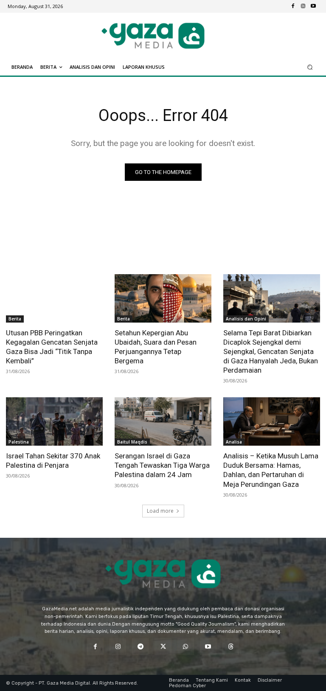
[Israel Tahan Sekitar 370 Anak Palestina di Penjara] (54, 421)
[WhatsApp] (185, 646)
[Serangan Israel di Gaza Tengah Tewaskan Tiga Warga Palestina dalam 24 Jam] (163, 421)
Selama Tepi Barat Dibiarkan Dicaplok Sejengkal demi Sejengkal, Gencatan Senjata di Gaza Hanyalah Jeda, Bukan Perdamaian (270, 351)
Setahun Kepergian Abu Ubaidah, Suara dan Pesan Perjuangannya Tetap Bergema (156, 347)
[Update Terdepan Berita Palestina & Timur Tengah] (153, 36)
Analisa (234, 442)
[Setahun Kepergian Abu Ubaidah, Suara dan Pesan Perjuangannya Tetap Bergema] (163, 298)
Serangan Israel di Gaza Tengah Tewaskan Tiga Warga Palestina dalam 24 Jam (162, 465)
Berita (14, 319)
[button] (310, 67)
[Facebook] (293, 6)
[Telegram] (140, 646)
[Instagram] (303, 6)
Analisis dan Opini (246, 319)
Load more (160, 510)
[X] (163, 646)
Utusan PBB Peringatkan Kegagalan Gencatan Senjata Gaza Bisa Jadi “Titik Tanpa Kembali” (52, 347)
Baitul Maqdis (132, 442)
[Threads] (230, 646)
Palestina (18, 442)
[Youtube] (313, 6)
